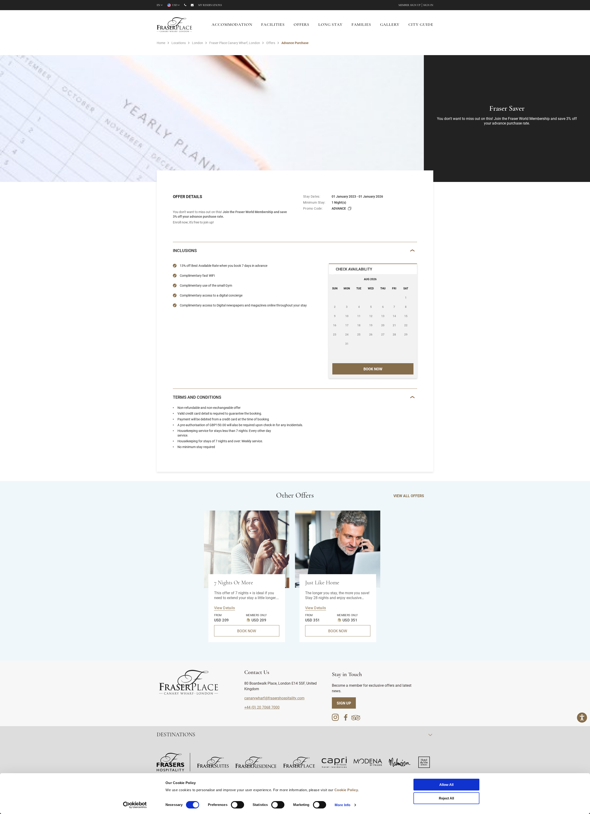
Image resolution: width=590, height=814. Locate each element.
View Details (224, 607)
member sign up (409, 5)
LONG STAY (330, 25)
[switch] (237, 804)
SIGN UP (344, 703)
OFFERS (301, 25)
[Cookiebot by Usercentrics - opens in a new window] (135, 805)
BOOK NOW (246, 630)
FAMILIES (361, 25)
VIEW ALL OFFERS (408, 495)
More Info (342, 805)
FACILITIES (273, 25)
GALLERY (389, 25)
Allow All (446, 785)
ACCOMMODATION (232, 25)
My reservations (210, 5)
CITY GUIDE (421, 25)
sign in (428, 5)
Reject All (446, 798)
